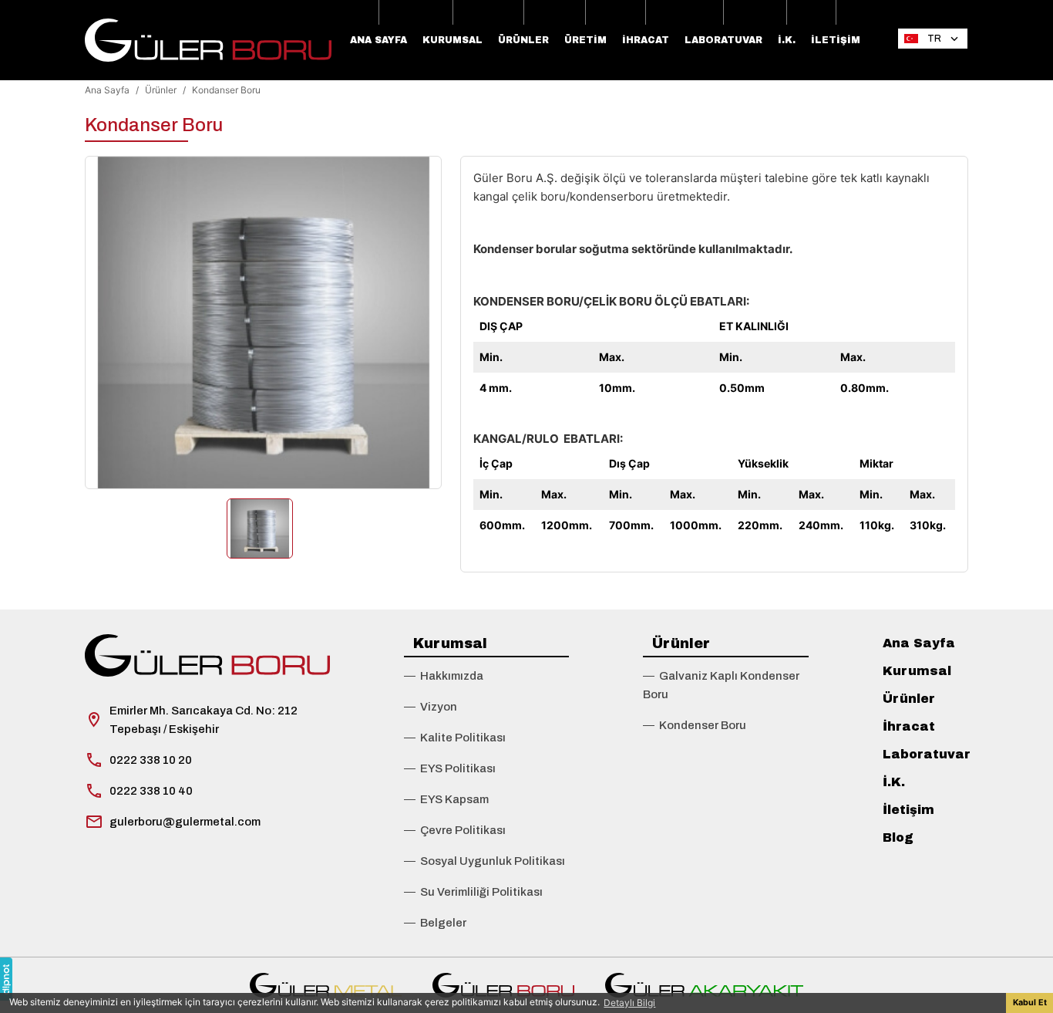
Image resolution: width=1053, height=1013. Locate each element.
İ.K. (787, 40)
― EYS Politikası (450, 768)
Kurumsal (452, 40)
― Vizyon (430, 707)
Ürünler (523, 40)
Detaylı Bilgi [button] (629, 1002)
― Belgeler (435, 923)
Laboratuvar (723, 40)
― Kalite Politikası (455, 737)
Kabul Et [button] (1030, 1003)
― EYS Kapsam (446, 799)
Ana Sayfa (378, 40)
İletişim (835, 40)
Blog (898, 837)
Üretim (585, 40)
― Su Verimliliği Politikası (473, 892)
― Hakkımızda (443, 676)
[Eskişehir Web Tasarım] (6, 979)
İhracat (645, 40)
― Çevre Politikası (455, 830)
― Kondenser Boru (694, 725)
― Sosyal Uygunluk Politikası (484, 861)
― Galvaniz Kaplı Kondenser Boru (721, 685)
